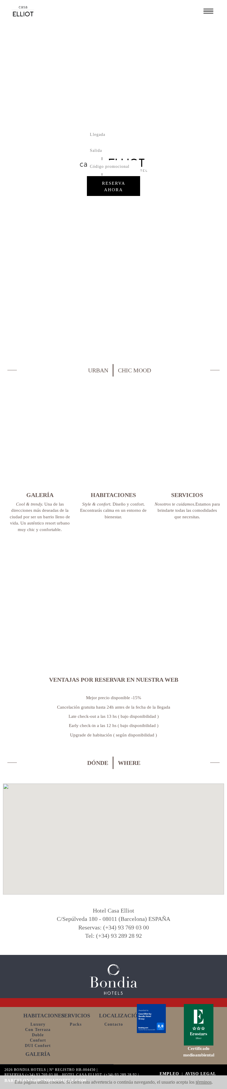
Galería (37, 1054)
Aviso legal (200, 1074)
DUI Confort (38, 1045)
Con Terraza (38, 1029)
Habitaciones (43, 1016)
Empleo (170, 1074)
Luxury (38, 1024)
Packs (76, 1024)
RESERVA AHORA (113, 186)
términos (204, 1082)
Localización (120, 1016)
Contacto (113, 1024)
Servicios (75, 1016)
